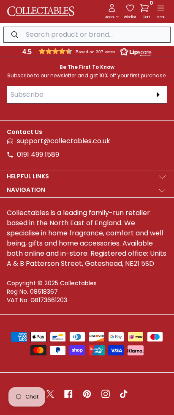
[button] (146, 8)
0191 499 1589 (38, 154)
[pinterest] (87, 394)
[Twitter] (50, 394)
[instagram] (105, 394)
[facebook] (68, 394)
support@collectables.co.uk (63, 141)
